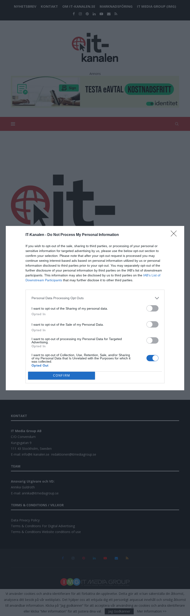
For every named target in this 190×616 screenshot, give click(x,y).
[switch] (152, 308)
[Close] (175, 235)
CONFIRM (61, 375)
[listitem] (95, 298)
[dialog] (95, 308)
